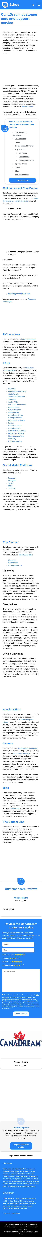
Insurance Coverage (16, 433)
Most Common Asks (16, 436)
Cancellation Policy (15, 415)
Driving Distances (15, 418)
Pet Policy (12, 439)
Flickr (10, 486)
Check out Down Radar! (11, 1213)
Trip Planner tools (25, 555)
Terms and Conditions (16, 397)
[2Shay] (11, 5)
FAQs (17, 142)
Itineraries (23, 153)
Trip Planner (20, 149)
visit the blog (14, 808)
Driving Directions (26, 160)
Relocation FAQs (14, 426)
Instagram (12, 481)
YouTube (11, 488)
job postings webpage (21, 753)
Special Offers (21, 164)
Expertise (5, 958)
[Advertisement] (21, 70)
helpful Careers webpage (27, 748)
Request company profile (21, 1146)
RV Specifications (15, 441)
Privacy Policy (27, 1231)
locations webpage (28, 339)
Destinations (24, 157)
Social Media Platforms (24, 146)
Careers (18, 167)
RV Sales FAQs (14, 428)
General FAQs (13, 407)
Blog (17, 171)
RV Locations (20, 139)
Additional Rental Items (17, 391)
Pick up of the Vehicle (16, 420)
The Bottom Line (22, 175)
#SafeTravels (13, 394)
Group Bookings (14, 410)
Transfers (12, 399)
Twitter (10, 483)
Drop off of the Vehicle (16, 431)
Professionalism (8, 955)
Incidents (11, 389)
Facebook (12, 478)
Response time (8, 965)
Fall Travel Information (17, 405)
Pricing (11, 423)
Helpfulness (6, 962)
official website (27, 107)
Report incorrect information (21, 1156)
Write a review (22, 180)
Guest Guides (13, 412)
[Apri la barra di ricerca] (33, 5)
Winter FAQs (13, 402)
